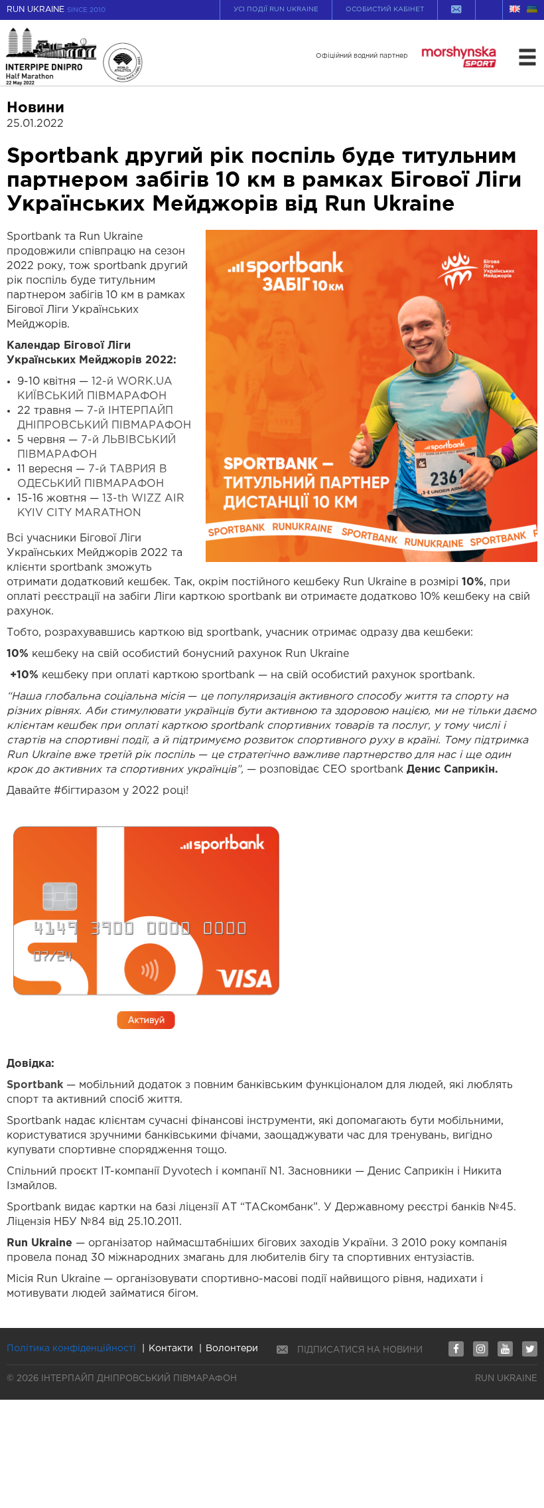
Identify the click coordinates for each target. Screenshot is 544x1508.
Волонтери (232, 1349)
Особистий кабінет (385, 10)
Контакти (171, 1349)
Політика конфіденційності (71, 1349)
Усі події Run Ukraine (276, 10)
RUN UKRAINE (56, 9)
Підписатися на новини (360, 1350)
